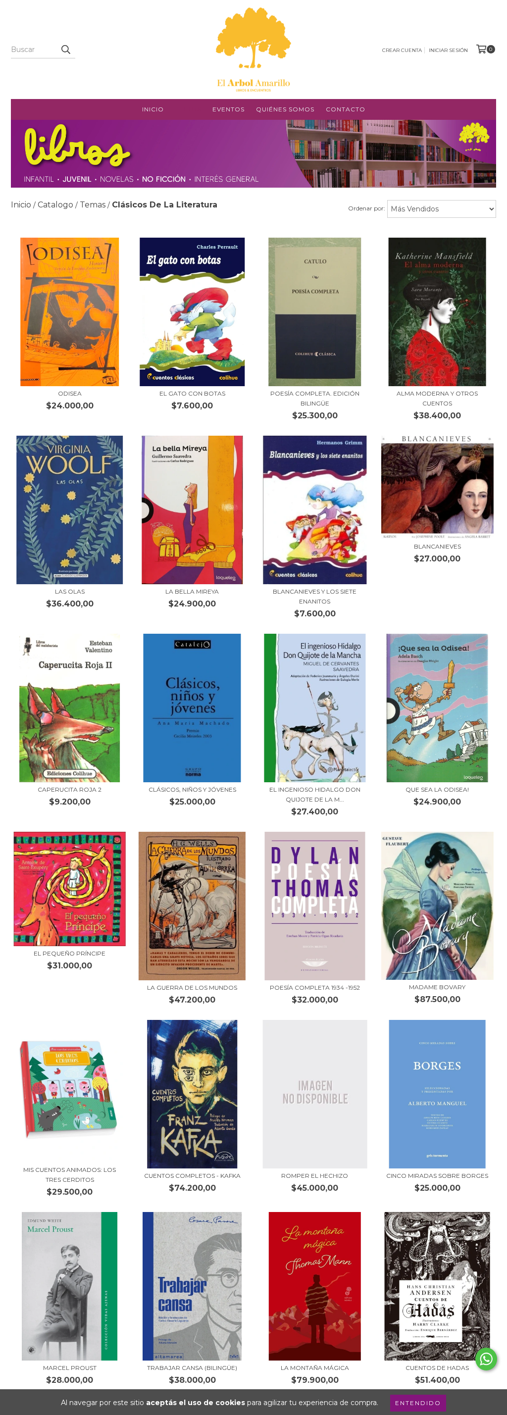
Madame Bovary (437, 987)
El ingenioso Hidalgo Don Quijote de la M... (314, 794)
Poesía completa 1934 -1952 (315, 987)
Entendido (418, 1403)
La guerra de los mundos (192, 987)
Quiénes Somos (285, 109)
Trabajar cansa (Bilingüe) (192, 1367)
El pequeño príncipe (69, 953)
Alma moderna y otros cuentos (437, 398)
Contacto (345, 109)
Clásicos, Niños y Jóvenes (192, 789)
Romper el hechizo (314, 1175)
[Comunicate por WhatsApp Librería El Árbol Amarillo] (486, 1359)
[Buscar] (65, 49)
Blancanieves (437, 546)
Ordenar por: (366, 208)
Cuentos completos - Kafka (192, 1175)
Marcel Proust (70, 1367)
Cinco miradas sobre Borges (437, 1175)
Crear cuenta (402, 50)
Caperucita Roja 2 (69, 789)
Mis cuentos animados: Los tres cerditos (69, 1174)
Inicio (153, 109)
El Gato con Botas (192, 393)
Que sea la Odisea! (437, 789)
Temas (92, 204)
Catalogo (55, 204)
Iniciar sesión (448, 50)
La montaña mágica (315, 1367)
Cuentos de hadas (437, 1367)
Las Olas (70, 591)
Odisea (70, 393)
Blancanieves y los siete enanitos (314, 596)
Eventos (228, 109)
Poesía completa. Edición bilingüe (314, 398)
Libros (188, 109)
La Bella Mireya (192, 591)
